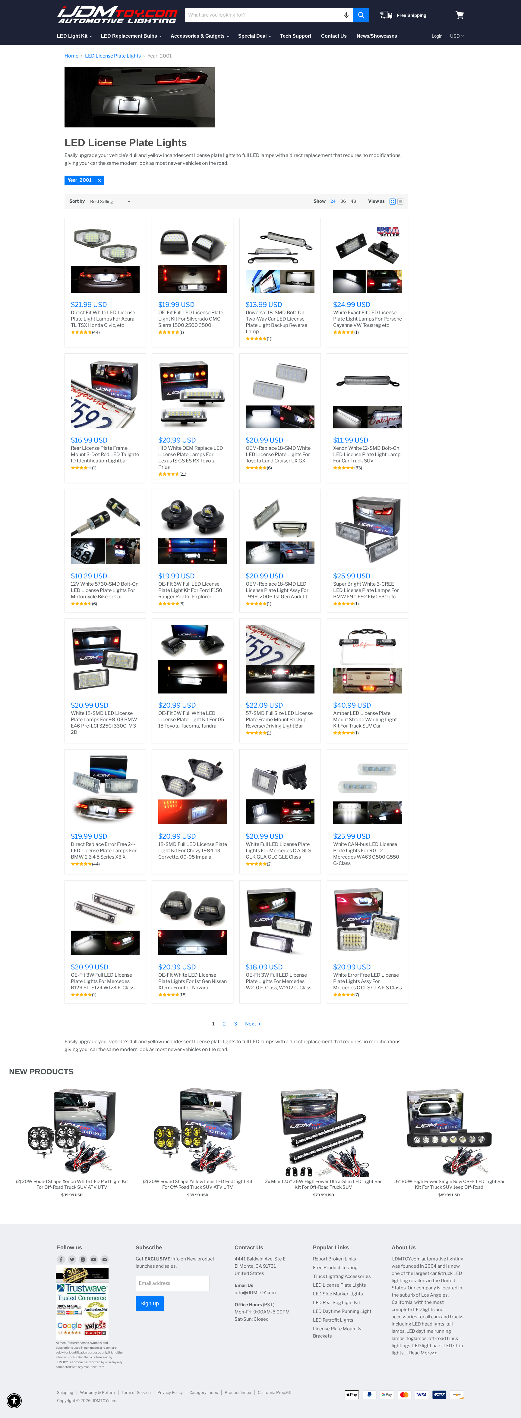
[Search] (361, 15)
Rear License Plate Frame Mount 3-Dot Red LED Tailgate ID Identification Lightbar (105, 454)
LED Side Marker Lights (338, 1294)
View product (72, 1138)
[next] (506, 1148)
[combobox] (269, 15)
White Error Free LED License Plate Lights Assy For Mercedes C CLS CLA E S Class (367, 981)
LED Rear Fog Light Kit (336, 1302)
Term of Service (136, 1392)
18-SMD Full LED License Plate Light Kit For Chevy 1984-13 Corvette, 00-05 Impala (192, 850)
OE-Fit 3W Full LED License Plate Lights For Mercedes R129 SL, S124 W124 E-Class (102, 981)
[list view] (400, 202)
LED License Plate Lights (113, 56)
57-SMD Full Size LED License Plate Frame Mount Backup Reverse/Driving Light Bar (279, 719)
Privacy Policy (170, 1392)
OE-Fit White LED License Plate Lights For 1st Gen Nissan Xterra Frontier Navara (192, 981)
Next (251, 1024)
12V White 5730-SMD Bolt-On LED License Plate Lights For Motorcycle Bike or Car (104, 590)
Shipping (65, 1392)
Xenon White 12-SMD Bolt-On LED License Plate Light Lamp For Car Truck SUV (367, 454)
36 (343, 201)
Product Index (238, 1392)
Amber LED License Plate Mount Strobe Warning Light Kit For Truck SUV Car (365, 719)
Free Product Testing (335, 1267)
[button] (346, 15)
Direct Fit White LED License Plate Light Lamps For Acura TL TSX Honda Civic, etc (103, 319)
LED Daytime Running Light (342, 1311)
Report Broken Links (334, 1259)
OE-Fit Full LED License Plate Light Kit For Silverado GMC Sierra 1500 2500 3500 (190, 319)
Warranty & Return (97, 1392)
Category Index (203, 1392)
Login (437, 36)
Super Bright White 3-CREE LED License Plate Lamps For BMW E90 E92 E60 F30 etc (366, 590)
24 (333, 201)
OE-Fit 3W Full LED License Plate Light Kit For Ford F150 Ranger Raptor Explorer (190, 590)
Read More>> (423, 1353)
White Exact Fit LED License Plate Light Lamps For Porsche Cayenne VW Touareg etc (367, 319)
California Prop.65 (275, 1392)
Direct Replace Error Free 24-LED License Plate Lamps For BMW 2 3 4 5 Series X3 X (104, 850)
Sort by (77, 201)
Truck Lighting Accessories (342, 1276)
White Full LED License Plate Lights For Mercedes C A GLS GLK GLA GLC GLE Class (278, 850)
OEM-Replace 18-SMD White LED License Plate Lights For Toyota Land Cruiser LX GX (278, 454)
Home (71, 56)
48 (353, 201)
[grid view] (393, 202)
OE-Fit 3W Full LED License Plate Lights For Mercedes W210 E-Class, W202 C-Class (278, 981)
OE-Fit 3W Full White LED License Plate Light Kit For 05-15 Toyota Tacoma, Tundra (192, 719)
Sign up (150, 1304)
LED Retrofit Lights (333, 1320)
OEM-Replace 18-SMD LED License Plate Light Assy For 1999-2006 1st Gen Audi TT (277, 590)
